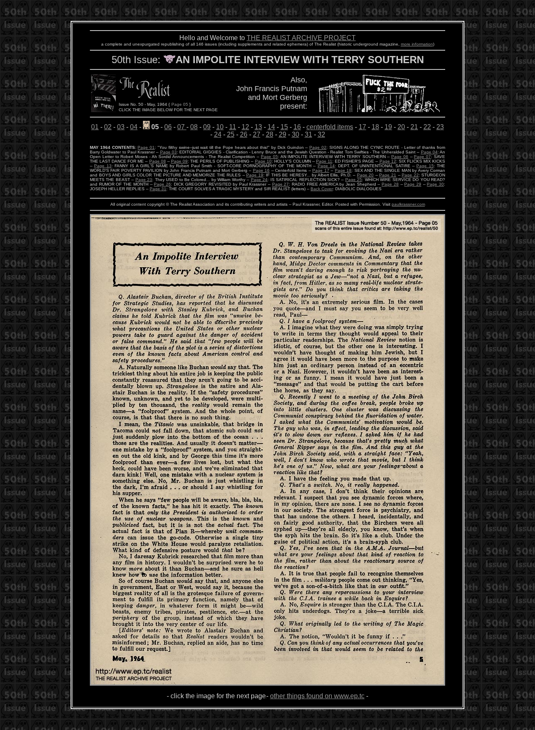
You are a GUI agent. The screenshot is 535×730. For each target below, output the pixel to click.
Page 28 (390, 184)
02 (108, 126)
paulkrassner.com (408, 204)
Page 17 (320, 170)
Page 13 (102, 165)
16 (297, 126)
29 (282, 134)
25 (230, 134)
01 (95, 126)
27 (256, 134)
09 (207, 126)
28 (269, 134)
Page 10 (263, 161)
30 (295, 134)
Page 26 (162, 184)
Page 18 (343, 170)
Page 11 (324, 161)
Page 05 (269, 156)
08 (194, 126)
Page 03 (168, 152)
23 (440, 126)
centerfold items (329, 126)
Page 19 (254, 175)
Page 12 (388, 161)
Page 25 (353, 179)
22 (427, 126)
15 (284, 126)
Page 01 (146, 147)
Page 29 (412, 184)
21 (414, 126)
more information (417, 44)
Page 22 (410, 175)
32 (321, 134)
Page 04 (429, 152)
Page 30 (435, 184)
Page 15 (424, 165)
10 (220, 126)
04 (134, 126)
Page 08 (157, 161)
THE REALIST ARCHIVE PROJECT (301, 37)
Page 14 (326, 165)
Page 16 (261, 170)
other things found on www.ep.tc (317, 695)
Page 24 (259, 179)
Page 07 (422, 156)
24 (218, 134)
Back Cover (322, 188)
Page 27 (280, 184)
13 (258, 126)
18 (375, 126)
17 (362, 126)
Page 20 (365, 175)
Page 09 (179, 161)
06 (168, 126)
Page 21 (387, 175)
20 (401, 126)
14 (271, 126)
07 (181, 126)
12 (245, 126)
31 (308, 134)
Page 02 (317, 147)
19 (388, 126)
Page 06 (399, 156)
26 (243, 134)
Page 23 (143, 179)
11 (232, 126)
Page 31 (158, 188)
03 (121, 126)
